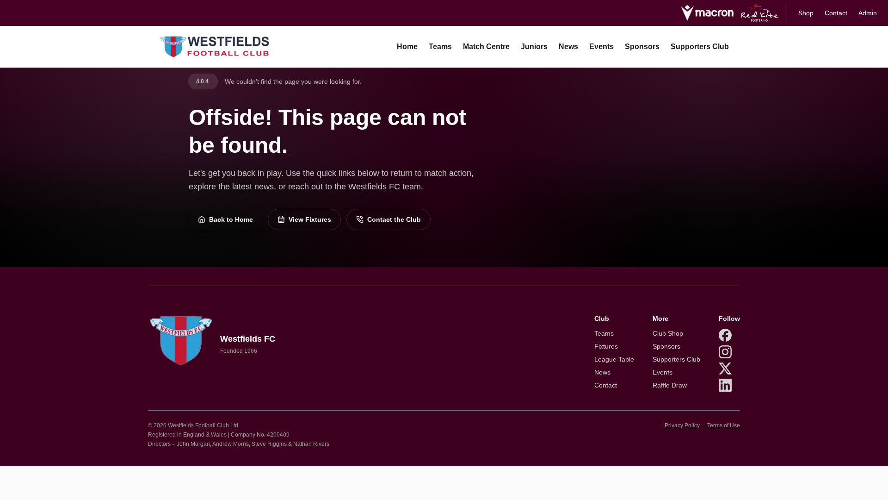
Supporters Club (700, 46)
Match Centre (486, 46)
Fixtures (606, 346)
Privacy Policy (682, 425)
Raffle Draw (670, 385)
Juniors (534, 46)
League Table (614, 359)
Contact (836, 13)
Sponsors (642, 46)
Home (407, 46)
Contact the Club (394, 219)
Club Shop (668, 333)
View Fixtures (310, 219)
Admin (867, 13)
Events (601, 46)
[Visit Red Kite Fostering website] (760, 13)
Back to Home (231, 219)
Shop (806, 13)
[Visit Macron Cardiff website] (707, 13)
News (568, 46)
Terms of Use (723, 425)
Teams (440, 46)
